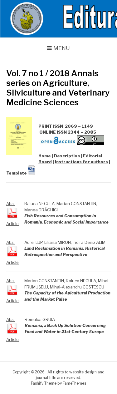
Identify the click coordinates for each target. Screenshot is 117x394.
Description (66, 155)
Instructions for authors (81, 161)
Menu (61, 48)
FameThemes (74, 383)
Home (44, 155)
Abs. (10, 203)
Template (16, 172)
